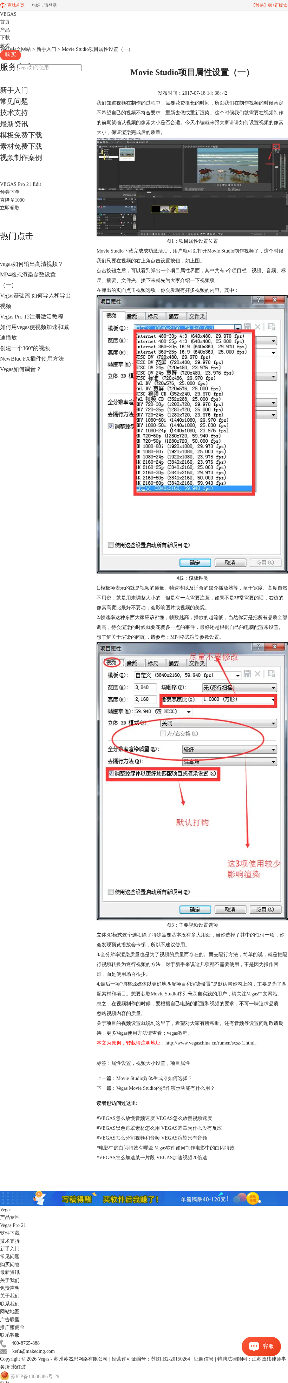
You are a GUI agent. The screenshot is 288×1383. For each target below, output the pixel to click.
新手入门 (14, 90)
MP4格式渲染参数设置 (194, 637)
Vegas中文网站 (262, 993)
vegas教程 (177, 1033)
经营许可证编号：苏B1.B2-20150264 (151, 1359)
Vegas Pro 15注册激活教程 (31, 317)
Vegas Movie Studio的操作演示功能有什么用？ (165, 1088)
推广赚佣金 (12, 1327)
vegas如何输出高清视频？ (31, 264)
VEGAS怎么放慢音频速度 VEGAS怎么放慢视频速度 (154, 1118)
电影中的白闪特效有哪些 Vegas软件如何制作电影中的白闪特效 (166, 1147)
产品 (5, 30)
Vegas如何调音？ (20, 369)
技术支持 (14, 112)
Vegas (43, 1359)
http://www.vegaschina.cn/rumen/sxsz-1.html (210, 1043)
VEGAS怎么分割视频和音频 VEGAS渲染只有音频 (152, 1138)
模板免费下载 (21, 135)
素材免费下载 (21, 146)
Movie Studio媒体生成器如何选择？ (154, 1078)
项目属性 (180, 1063)
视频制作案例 (21, 157)
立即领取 (10, 207)
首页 (5, 22)
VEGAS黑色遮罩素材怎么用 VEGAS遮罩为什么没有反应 (159, 1128)
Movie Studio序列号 (171, 993)
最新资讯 (14, 124)
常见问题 (14, 101)
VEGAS (8, 14)
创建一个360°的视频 (25, 348)
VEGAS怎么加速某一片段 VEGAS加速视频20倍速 (152, 1157)
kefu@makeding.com (33, 1351)
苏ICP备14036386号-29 (35, 1376)
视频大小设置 (150, 1063)
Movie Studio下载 (115, 251)
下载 (5, 37)
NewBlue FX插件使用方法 (32, 359)
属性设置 (121, 1063)
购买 (10, 55)
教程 (5, 45)
